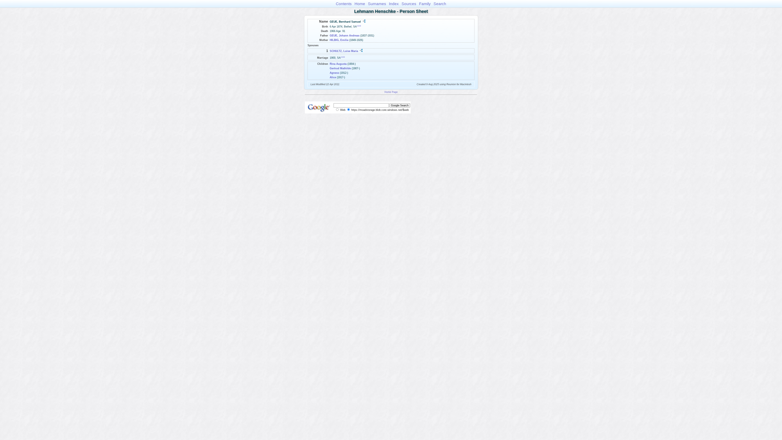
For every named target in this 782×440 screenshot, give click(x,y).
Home (360, 4)
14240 (343, 57)
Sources (409, 4)
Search (440, 4)
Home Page (391, 92)
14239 (359, 26)
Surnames (377, 4)
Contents (344, 4)
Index (394, 4)
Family (425, 4)
